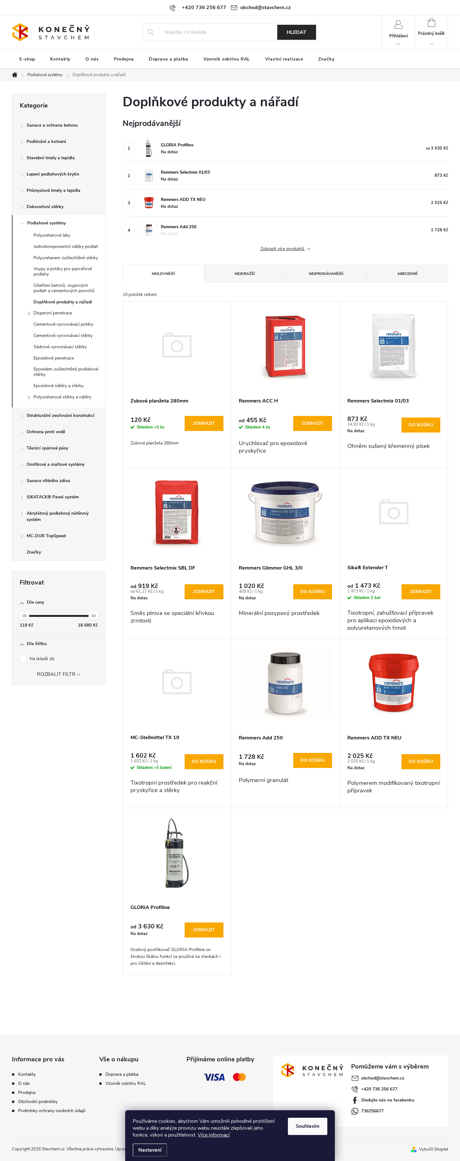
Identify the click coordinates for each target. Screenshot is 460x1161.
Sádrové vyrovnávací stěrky (60, 347)
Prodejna (26, 1092)
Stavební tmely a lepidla (51, 158)
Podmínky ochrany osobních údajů (51, 1111)
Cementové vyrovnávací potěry (63, 324)
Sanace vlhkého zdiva (48, 481)
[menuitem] (27, 59)
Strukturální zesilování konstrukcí (61, 415)
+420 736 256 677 (379, 1089)
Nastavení (149, 1150)
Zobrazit (204, 423)
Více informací (214, 1135)
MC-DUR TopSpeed (46, 536)
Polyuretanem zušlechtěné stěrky (65, 258)
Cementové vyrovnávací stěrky (63, 336)
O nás (24, 1083)
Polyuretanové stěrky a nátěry (62, 397)
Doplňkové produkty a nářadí (62, 302)
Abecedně (407, 273)
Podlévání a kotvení (46, 141)
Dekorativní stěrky (45, 207)
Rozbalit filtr (56, 674)
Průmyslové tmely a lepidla (53, 190)
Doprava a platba (121, 1074)
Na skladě (41, 659)
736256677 (372, 1111)
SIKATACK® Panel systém (53, 497)
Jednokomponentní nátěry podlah (65, 247)
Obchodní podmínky (38, 1102)
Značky (34, 552)
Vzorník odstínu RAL (125, 1083)
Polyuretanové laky (51, 235)
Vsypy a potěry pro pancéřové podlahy (62, 271)
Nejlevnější (163, 273)
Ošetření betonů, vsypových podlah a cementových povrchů (64, 288)
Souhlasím (307, 1126)
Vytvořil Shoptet (433, 1149)
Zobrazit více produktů (282, 249)
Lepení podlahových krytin (53, 174)
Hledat (296, 32)
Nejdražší (245, 273)
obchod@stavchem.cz (382, 1078)
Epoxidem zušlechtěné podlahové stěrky (65, 371)
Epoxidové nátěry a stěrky (58, 386)
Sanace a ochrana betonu (52, 125)
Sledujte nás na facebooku (387, 1100)
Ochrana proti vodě (46, 432)
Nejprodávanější (326, 273)
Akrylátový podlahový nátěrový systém (58, 516)
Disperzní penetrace (52, 313)
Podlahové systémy (46, 223)
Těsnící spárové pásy (47, 448)
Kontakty (27, 1074)
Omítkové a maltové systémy (55, 464)
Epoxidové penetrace (53, 358)
